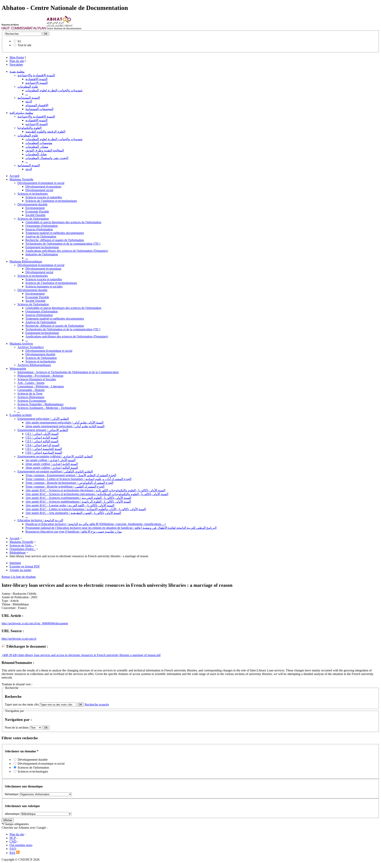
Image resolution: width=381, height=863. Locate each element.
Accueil (14, 175)
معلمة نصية (17, 71)
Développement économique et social (40, 183)
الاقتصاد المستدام (36, 105)
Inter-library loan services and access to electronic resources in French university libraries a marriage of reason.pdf (89, 655)
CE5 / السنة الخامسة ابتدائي (43, 449)
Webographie (18, 368)
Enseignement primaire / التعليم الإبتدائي (42, 430)
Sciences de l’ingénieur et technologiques (51, 200)
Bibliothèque (18, 552)
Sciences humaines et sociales (44, 286)
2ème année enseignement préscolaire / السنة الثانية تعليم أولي (64, 426)
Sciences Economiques (31, 400)
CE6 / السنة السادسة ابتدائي (43, 452)
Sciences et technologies (32, 193)
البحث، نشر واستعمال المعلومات (46, 158)
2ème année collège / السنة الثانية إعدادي (51, 464)
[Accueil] (24, 28)
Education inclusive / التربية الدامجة (40, 520)
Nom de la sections (17, 727)
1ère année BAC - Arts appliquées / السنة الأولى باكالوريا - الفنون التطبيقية (73, 513)
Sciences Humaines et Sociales (36, 379)
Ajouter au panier (20, 570)
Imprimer (15, 563)
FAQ (13, 848)
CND (13, 841)
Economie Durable (37, 211)
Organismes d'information (41, 225)
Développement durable (32, 204)
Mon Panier (17, 57)
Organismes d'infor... (23, 549)
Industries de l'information (41, 254)
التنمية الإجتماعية (36, 82)
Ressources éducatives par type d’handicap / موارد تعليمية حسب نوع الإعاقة (73, 531)
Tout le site (24, 45)
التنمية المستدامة (28, 97)
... (26, 94)
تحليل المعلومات (36, 154)
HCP (13, 838)
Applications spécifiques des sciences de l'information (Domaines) (66, 250)
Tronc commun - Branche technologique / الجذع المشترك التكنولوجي (69, 482)
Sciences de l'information (33, 218)
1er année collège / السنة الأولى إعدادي (50, 460)
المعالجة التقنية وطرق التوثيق (44, 150)
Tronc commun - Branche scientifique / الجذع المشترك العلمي (64, 486)
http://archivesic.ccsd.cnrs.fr (19, 638)
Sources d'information (39, 229)
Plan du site (17, 61)
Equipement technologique (42, 247)
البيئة (28, 101)
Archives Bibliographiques (34, 365)
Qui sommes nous (21, 845)
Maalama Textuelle (21, 179)
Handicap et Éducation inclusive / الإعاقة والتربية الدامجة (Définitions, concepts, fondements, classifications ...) (95, 524)
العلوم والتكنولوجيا (29, 127)
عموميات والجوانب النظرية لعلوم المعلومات (54, 90)
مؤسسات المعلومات (38, 143)
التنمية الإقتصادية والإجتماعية (36, 75)
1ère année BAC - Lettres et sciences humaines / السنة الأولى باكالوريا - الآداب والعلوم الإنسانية (85, 509)
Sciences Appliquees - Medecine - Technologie (46, 407)
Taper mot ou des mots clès (22, 704)
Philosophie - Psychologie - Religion (40, 375)
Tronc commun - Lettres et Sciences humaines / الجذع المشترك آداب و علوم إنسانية (78, 479)
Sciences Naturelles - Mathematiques (40, 404)
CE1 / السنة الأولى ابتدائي (42, 433)
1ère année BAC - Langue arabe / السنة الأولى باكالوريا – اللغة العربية (69, 505)
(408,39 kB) (10, 655)
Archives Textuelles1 (30, 347)
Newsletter (16, 64)
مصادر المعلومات (36, 146)
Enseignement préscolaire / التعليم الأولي (43, 418)
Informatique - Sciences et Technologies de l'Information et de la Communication (68, 372)
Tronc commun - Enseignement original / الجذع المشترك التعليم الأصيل (70, 475)
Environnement (35, 208)
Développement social (39, 190)
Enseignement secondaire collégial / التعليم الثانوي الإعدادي (55, 456)
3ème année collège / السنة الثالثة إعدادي (51, 467)
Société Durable (35, 215)
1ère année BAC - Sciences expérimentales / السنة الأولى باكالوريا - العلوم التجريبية (78, 498)
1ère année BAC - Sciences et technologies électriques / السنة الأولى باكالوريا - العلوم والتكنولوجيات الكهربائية (95, 490)
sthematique (12, 813)
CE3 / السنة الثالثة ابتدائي (41, 441)
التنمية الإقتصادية (36, 79)
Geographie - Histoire (31, 390)
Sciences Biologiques (30, 397)
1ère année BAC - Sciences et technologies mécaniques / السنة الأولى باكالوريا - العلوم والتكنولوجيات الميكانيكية (96, 494)
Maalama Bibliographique (26, 261)
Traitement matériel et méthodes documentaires (54, 233)
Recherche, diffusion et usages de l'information (54, 240)
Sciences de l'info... (22, 545)
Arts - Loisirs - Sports (30, 383)
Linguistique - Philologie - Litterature (40, 386)
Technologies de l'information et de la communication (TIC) (62, 243)
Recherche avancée (97, 704)
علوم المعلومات (27, 86)
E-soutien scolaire (21, 415)
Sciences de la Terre (29, 393)
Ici (19, 41)
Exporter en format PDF (25, 566)
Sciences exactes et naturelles (43, 197)
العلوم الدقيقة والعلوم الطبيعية (45, 131)
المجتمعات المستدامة (39, 109)
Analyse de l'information (40, 236)
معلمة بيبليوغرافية (21, 112)
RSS (12, 852)
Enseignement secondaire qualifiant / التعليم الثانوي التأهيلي (55, 471)
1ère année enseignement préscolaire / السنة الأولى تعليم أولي (64, 422)
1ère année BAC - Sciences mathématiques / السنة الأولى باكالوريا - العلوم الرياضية (78, 501)
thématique (11, 794)
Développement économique (43, 186)
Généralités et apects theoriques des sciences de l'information (63, 222)
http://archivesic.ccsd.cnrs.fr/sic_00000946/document (35, 623)
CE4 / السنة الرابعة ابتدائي (42, 445)
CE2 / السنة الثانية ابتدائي (41, 437)
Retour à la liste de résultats (19, 576)
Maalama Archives (21, 343)
